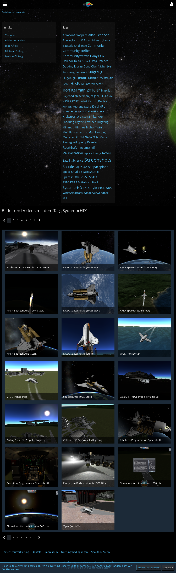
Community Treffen (77, 51)
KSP (89, 116)
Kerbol (103, 101)
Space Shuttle (90, 172)
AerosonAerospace (75, 35)
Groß (66, 84)
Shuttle (68, 166)
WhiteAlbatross (73, 193)
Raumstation (73, 153)
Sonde (86, 167)
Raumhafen (71, 147)
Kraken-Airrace (94, 111)
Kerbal (83, 101)
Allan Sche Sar (98, 35)
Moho (90, 127)
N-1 (82, 137)
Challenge (80, 46)
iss (64, 96)
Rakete (92, 142)
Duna (78, 66)
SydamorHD (72, 187)
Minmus (80, 127)
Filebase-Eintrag (14, 51)
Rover (106, 153)
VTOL (101, 188)
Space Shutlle (71, 172)
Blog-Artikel (11, 45)
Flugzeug (95, 72)
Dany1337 (97, 56)
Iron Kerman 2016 (79, 90)
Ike (83, 84)
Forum (81, 78)
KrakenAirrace (72, 116)
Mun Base (69, 132)
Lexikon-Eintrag (14, 56)
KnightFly (98, 106)
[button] (171, 4)
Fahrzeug (69, 72)
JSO (102, 96)
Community (96, 45)
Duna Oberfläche (95, 66)
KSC (84, 116)
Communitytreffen (76, 56)
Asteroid (89, 40)
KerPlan (67, 106)
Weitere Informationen (149, 567)
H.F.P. (75, 83)
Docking (68, 66)
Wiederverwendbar (96, 193)
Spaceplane (100, 167)
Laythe (79, 122)
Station (85, 182)
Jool (96, 96)
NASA (88, 137)
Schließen (168, 567)
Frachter (92, 78)
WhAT (109, 188)
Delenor (68, 61)
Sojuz (78, 167)
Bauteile (68, 46)
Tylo (94, 188)
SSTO (93, 177)
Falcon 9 (81, 72)
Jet (91, 96)
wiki (65, 198)
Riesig (97, 153)
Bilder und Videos (15, 40)
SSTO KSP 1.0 (71, 182)
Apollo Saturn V (73, 40)
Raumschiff (87, 148)
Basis (106, 40)
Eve (108, 66)
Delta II (86, 61)
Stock (94, 182)
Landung (68, 122)
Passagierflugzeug (74, 142)
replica (88, 153)
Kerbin (92, 101)
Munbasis (82, 132)
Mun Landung (97, 132)
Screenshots (97, 159)
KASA (108, 96)
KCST (75, 101)
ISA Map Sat (104, 90)
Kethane (78, 107)
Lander (98, 116)
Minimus (68, 127)
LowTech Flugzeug (96, 122)
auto (99, 40)
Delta (77, 61)
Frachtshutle (106, 78)
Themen (10, 35)
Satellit (67, 160)
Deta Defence (99, 61)
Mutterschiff (71, 137)
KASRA (67, 101)
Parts (103, 137)
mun (98, 127)
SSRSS (84, 177)
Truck (86, 188)
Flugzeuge (69, 78)
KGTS (87, 107)
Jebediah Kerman (78, 96)
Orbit (96, 137)
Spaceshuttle (71, 177)
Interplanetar (94, 84)
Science (77, 160)
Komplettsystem (73, 111)
